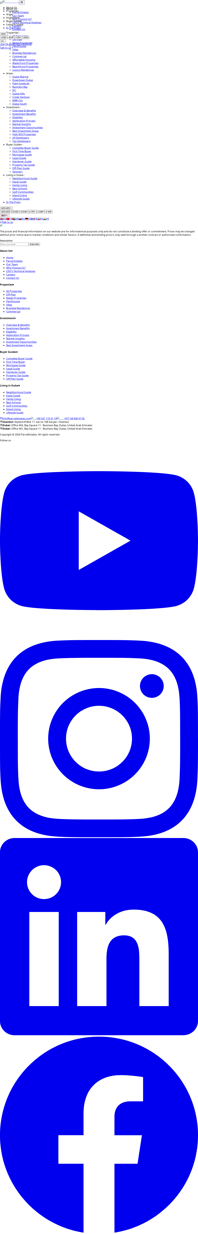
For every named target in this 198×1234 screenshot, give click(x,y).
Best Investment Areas (25, 131)
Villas (15, 49)
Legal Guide (19, 158)
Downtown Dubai (22, 80)
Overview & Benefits (24, 110)
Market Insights (21, 124)
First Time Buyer (21, 151)
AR (10, 44)
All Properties (14, 291)
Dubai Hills (18, 93)
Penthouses (13, 301)
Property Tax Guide (23, 165)
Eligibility (17, 117)
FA (26, 44)
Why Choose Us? (16, 267)
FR (22, 44)
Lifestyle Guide (21, 198)
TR (6, 44)
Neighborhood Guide (24, 178)
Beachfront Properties (25, 66)
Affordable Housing (23, 59)
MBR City (17, 100)
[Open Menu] (1, 2)
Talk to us (7, 222)
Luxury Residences (23, 70)
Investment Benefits (24, 114)
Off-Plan (11, 294)
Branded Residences (24, 53)
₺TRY (32, 212)
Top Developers (21, 141)
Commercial (19, 56)
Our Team (12, 264)
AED (3, 34)
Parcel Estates (14, 261)
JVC (14, 90)
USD (3, 37)
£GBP (41, 212)
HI (30, 44)
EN (2, 44)
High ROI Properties (24, 134)
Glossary (17, 171)
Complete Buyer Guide (25, 148)
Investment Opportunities (27, 127)
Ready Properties (16, 298)
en (2, 41)
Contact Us (12, 278)
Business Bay (20, 87)
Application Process (23, 120)
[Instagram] (99, 836)
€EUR (24, 212)
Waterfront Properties (25, 63)
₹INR (48, 212)
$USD (15, 212)
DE (18, 44)
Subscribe (34, 244)
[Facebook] (99, 1232)
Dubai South (19, 104)
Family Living (19, 185)
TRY (18, 37)
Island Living (19, 195)
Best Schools (19, 188)
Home (9, 257)
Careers (10, 274)
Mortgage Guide (22, 154)
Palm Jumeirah (20, 83)
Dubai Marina (20, 76)
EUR (11, 37)
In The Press (13, 28)
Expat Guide (19, 182)
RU (14, 44)
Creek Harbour (21, 97)
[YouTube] (99, 638)
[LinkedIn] (99, 1034)
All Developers (20, 137)
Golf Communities (23, 192)
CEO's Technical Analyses (20, 271)
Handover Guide (22, 161)
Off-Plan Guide (21, 168)
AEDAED (5, 208)
